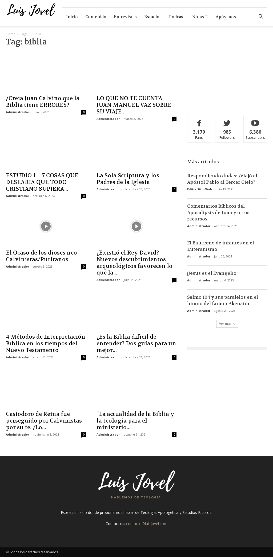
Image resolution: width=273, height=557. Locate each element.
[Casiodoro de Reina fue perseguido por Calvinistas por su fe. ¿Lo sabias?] (46, 387)
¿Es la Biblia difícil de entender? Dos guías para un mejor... (136, 343)
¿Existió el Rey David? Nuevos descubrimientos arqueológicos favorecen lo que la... (134, 262)
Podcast (177, 16)
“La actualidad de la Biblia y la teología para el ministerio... (135, 421)
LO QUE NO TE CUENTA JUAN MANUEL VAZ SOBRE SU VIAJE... (134, 105)
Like (199, 120)
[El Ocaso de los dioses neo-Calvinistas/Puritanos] (46, 226)
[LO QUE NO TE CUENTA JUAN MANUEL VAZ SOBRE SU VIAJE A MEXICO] (136, 72)
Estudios (153, 16)
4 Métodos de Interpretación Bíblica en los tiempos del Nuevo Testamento (45, 343)
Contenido (95, 16)
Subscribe (255, 120)
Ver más (225, 323)
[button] (260, 17)
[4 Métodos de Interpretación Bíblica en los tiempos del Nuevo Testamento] (46, 310)
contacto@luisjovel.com (146, 523)
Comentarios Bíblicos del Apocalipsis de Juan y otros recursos (218, 212)
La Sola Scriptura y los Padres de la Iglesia (128, 179)
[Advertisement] (227, 72)
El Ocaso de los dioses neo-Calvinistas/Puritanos (42, 256)
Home (10, 34)
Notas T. (200, 16)
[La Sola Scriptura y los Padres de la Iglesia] (136, 149)
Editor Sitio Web (199, 189)
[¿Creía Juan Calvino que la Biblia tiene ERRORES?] (46, 72)
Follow (227, 120)
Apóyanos (226, 16)
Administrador (17, 112)
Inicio (72, 16)
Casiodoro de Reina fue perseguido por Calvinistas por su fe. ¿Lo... (44, 421)
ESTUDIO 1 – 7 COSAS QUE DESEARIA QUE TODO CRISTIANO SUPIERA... (42, 182)
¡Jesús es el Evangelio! (212, 273)
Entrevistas (125, 16)
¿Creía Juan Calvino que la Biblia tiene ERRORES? (42, 102)
